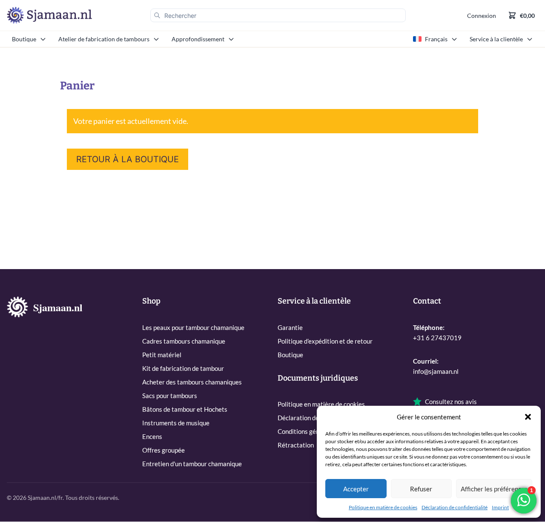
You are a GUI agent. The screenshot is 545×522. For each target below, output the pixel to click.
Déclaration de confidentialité (455, 507)
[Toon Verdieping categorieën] (233, 39)
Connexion (481, 15)
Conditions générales (307, 431)
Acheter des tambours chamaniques (192, 382)
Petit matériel (161, 355)
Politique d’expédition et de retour (325, 341)
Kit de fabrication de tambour (183, 368)
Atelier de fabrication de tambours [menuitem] (103, 39)
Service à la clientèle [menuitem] (496, 39)
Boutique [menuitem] (24, 39)
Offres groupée (163, 450)
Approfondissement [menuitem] (198, 39)
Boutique (290, 355)
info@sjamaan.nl (436, 371)
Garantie (290, 327)
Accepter (356, 489)
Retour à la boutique (127, 159)
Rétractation (296, 445)
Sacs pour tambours (169, 395)
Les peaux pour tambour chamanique (193, 327)
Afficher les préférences (494, 489)
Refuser (421, 489)
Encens (152, 436)
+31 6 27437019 (437, 337)
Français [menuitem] (436, 39)
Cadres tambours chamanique (183, 341)
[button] (528, 417)
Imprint (500, 507)
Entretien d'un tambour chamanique (192, 464)
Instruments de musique (175, 423)
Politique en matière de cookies (383, 507)
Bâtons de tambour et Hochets (184, 409)
